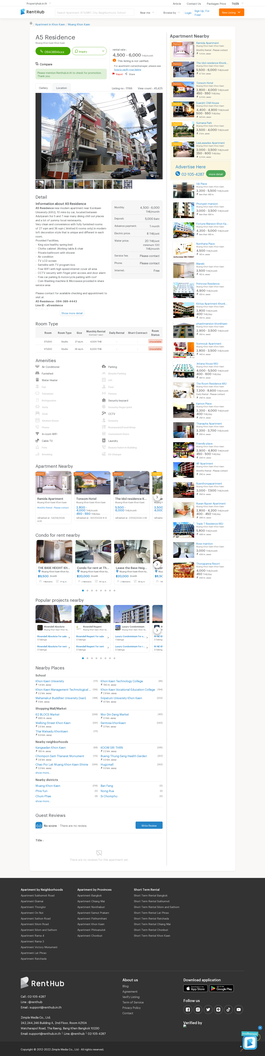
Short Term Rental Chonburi (151, 929)
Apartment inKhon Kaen (50, 24)
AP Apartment (204, 463)
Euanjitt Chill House (207, 102)
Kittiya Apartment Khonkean (212, 303)
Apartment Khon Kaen (90, 923)
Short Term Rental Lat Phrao (151, 912)
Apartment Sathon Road (35, 918)
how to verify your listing (127, 69)
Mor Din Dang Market (115, 714)
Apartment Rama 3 (32, 941)
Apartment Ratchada (34, 958)
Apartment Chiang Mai (91, 901)
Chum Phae (43, 795)
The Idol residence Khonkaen (212, 62)
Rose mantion (204, 543)
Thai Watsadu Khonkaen (52, 731)
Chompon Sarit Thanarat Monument (60, 755)
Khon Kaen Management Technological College (63, 689)
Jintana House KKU (207, 363)
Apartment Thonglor (33, 906)
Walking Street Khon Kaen (53, 722)
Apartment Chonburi (89, 935)
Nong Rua (107, 790)
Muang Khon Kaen (79, 24)
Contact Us (194, 3)
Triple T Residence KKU (209, 523)
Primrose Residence (208, 283)
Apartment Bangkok (89, 895)
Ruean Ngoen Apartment (211, 503)
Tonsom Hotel (204, 82)
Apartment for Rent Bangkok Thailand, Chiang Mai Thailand (38, 12)
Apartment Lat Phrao (34, 952)
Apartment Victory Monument (39, 946)
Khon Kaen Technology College (122, 680)
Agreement (130, 991)
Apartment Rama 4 (32, 935)
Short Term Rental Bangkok (150, 895)
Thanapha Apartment (209, 423)
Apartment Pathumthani (92, 918)
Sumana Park (204, 122)
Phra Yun (41, 790)
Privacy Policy (131, 1007)
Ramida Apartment (207, 42)
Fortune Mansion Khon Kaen (212, 223)
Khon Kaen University (50, 680)
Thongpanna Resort (208, 563)
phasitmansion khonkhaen (211, 323)
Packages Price (216, 3)
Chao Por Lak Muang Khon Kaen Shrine (62, 764)
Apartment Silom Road (35, 923)
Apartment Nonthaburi (91, 906)
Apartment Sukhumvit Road (37, 895)
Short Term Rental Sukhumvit (152, 901)
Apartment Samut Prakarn (93, 912)
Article (177, 3)
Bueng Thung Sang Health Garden (124, 755)
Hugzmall (107, 764)
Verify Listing (131, 996)
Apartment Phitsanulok (91, 929)
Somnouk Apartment (208, 343)
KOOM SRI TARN (112, 747)
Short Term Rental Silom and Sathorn (156, 906)
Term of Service (133, 1002)
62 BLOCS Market (47, 714)
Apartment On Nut (32, 912)
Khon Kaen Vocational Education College (128, 689)
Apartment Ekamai (32, 901)
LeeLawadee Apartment (210, 142)
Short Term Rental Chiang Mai (152, 923)
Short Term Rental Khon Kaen (152, 935)
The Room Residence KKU (211, 383)
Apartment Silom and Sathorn (39, 929)
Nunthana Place (205, 243)
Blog (125, 985)
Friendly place (204, 443)
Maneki (200, 263)
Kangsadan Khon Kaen (51, 747)
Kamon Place (204, 403)
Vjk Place (201, 183)
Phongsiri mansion (207, 203)
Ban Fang (107, 785)
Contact (127, 1012)
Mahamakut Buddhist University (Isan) (61, 697)
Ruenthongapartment (209, 483)
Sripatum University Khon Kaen (121, 697)
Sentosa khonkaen (113, 722)
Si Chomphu (109, 795)
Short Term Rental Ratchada (151, 918)
